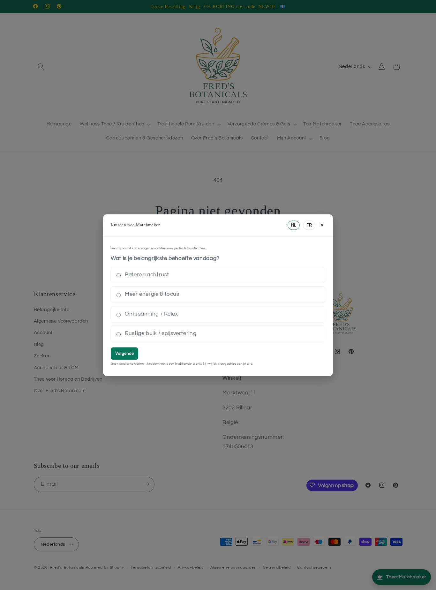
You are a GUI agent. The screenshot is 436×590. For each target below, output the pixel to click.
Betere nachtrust (147, 275)
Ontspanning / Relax (151, 314)
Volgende (124, 353)
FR (309, 225)
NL (293, 225)
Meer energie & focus (152, 294)
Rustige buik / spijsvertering (160, 334)
